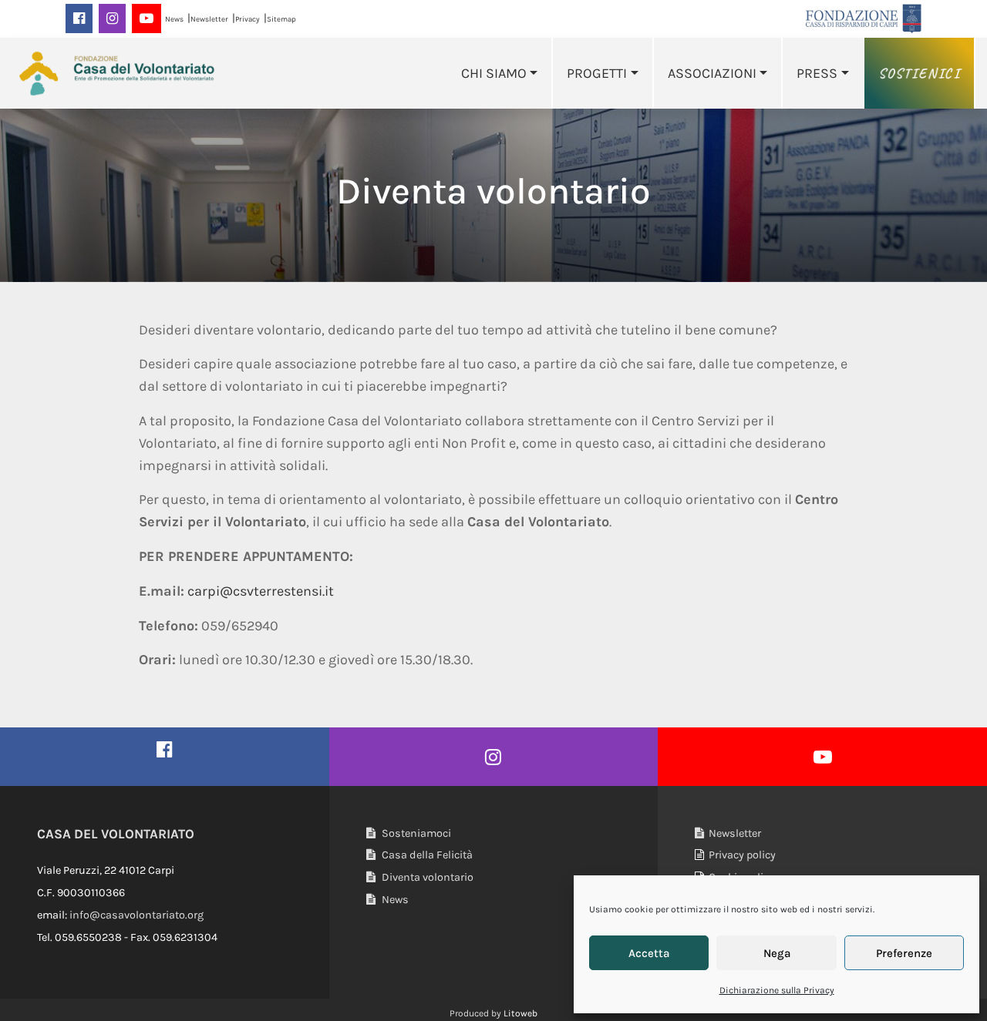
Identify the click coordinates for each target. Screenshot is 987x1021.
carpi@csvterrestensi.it (260, 591)
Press (817, 73)
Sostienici (919, 73)
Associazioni (712, 73)
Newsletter (209, 19)
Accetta (648, 953)
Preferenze (904, 953)
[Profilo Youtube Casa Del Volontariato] (822, 757)
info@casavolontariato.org (136, 915)
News (174, 19)
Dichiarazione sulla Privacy (776, 990)
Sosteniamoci (415, 833)
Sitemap (281, 19)
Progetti (597, 73)
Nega (776, 953)
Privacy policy (740, 854)
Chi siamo (494, 73)
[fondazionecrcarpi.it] (863, 18)
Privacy (247, 19)
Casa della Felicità (426, 854)
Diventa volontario (426, 877)
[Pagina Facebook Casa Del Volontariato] (164, 749)
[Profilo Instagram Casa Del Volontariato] (494, 757)
